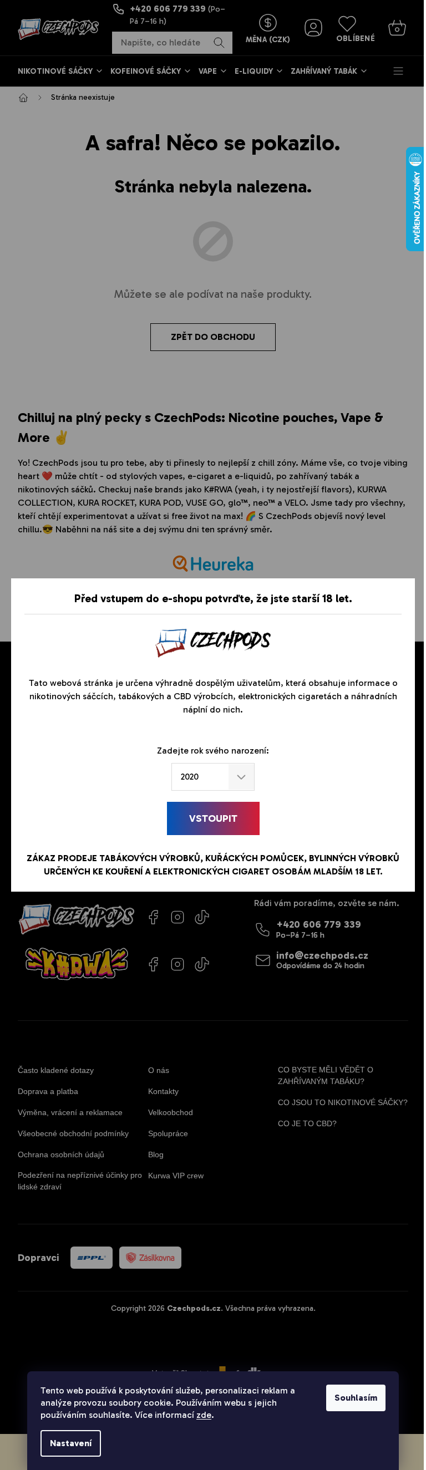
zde (203, 1415)
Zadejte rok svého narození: (213, 750)
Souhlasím (355, 1397)
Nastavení (71, 1443)
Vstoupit (213, 818)
